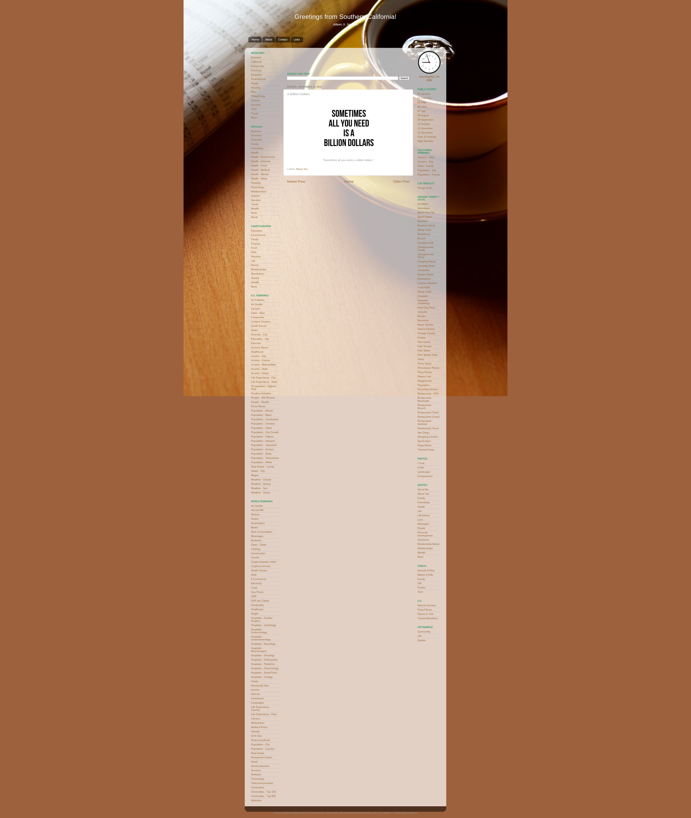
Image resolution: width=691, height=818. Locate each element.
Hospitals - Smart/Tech (264, 672)
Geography (257, 605)
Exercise (256, 343)
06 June (422, 106)
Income (255, 689)
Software (256, 774)
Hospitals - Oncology (263, 655)
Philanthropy (258, 96)
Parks (420, 359)
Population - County (428, 174)
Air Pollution (258, 300)
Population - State (261, 453)
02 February (424, 98)
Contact (282, 39)
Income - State (259, 369)
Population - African (262, 410)
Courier (255, 557)
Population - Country (262, 748)
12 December (425, 132)
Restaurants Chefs (428, 412)
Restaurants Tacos (428, 428)
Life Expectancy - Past (263, 714)
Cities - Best (258, 313)
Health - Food (259, 165)
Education (256, 74)
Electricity (256, 583)
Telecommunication (262, 783)
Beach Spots (424, 217)
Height (254, 613)
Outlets (421, 337)
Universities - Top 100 (263, 791)
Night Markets (425, 141)
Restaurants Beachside (424, 399)
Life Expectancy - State (264, 382)
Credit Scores (259, 326)
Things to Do (424, 188)
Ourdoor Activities (261, 393)
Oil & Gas (256, 736)
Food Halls (423, 287)
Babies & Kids (425, 574)
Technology (257, 779)
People (421, 528)
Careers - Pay (425, 161)
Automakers (258, 523)
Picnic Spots (424, 363)
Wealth (255, 208)
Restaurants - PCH (428, 393)
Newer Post (296, 181)
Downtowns (424, 278)
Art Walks (422, 204)
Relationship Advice (428, 544)
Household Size (260, 685)
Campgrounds (425, 242)
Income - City (258, 356)
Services (256, 104)
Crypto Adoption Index (263, 562)
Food (254, 248)
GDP (253, 596)
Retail (254, 761)
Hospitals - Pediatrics (263, 664)
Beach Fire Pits (426, 212)
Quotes (421, 640)
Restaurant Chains (261, 757)
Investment (257, 698)
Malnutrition (257, 723)
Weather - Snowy (261, 484)
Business (256, 57)
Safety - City (258, 471)
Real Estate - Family (262, 466)
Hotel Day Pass (426, 307)
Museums (423, 320)
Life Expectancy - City (263, 377)
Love (420, 519)
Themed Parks (425, 449)
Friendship (257, 148)
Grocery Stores (259, 347)
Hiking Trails (424, 291)
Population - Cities (261, 428)
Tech (254, 109)
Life (253, 260)
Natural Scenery (426, 605)
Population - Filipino (262, 436)
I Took (420, 463)
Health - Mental (259, 174)
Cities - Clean (258, 544)
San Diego (423, 432)
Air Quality (257, 304)
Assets (255, 519)
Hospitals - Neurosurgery (259, 649)
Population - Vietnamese (265, 458)
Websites (256, 800)
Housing (255, 87)
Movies (421, 316)
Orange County (426, 333)
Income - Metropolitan (263, 364)
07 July (421, 111)
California (256, 61)
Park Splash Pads (427, 355)
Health (254, 83)
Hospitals (422, 296)
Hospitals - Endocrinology (259, 631)
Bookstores (423, 234)
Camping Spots (426, 266)
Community (257, 66)
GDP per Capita (260, 600)
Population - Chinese (263, 423)
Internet (255, 694)
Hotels (254, 681)
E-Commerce (258, 579)
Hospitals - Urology (262, 677)
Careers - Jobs (425, 157)
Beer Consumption (261, 531)
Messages (423, 524)
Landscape (423, 472)
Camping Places (426, 261)
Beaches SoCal (426, 225)
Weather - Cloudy (261, 479)
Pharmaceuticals (260, 740)
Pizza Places (258, 406)
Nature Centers (426, 329)
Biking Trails (424, 230)
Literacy (255, 718)
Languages (257, 702)
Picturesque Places (428, 368)
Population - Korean (262, 449)
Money (255, 265)
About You (302, 169)
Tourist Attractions (427, 618)
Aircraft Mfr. (257, 510)
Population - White (261, 462)
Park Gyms (423, 342)
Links (297, 39)
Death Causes (259, 570)
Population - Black (261, 415)
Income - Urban (260, 373)
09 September (425, 119)
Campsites (423, 270)
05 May (421, 102)
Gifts (253, 252)
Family (255, 144)
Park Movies (424, 346)
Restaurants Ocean (428, 416)
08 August (423, 115)
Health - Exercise (260, 161)
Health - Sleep (259, 178)
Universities (257, 787)
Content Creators (261, 321)
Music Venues (425, 324)
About (268, 39)
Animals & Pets (426, 570)
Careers (255, 308)
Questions (423, 539)
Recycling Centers (427, 389)
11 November (425, 128)
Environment (258, 79)
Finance (255, 243)
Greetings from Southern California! (345, 16)
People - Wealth (260, 402)
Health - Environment (263, 157)
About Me (422, 489)
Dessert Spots (425, 274)
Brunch (421, 238)
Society (255, 278)
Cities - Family (425, 166)
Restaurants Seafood (424, 422)
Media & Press (259, 727)
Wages (255, 475)
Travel (254, 113)
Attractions (423, 208)
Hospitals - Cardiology (263, 625)
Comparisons (425, 476)
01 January (423, 93)
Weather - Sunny (260, 492)
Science (255, 100)
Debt (253, 574)
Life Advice (423, 515)
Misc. (254, 92)
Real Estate (257, 753)
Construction (258, 553)
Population (423, 385)
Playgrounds (424, 380)
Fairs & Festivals (426, 136)
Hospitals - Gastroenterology (261, 638)
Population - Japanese (264, 445)
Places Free (424, 376)
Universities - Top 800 (263, 796)
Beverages (257, 536)
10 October (423, 124)
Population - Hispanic (263, 441)
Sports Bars (424, 441)
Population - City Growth (265, 432)
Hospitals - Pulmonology (265, 668)
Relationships (258, 191)
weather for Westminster (405, 59)
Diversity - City (259, 334)
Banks (254, 527)
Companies (257, 317)
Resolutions (257, 273)
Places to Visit (425, 614)
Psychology (257, 187)
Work (254, 117)
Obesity (255, 731)
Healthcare (257, 352)
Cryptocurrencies (260, 566)
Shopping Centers (427, 436)
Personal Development (425, 534)
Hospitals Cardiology (423, 302)
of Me (420, 467)
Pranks (421, 587)
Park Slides (423, 350)
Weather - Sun (259, 488)
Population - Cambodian (265, 419)
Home (255, 39)
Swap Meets (424, 445)
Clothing (255, 549)
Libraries (422, 312)
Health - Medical (260, 170)
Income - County (260, 360)
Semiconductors (260, 766)
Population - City (260, 744)
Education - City (260, 339)
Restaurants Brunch (424, 406)
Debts (254, 330)
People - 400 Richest (263, 397)
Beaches (422, 221)
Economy (256, 70)
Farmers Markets (427, 283)
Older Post (401, 181)
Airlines (255, 514)
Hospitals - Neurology (263, 644)
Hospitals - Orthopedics (264, 659)
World (254, 217)
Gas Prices (257, 592)
